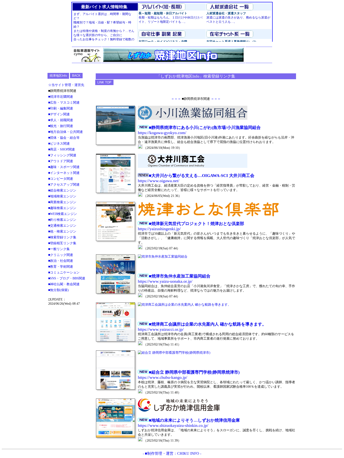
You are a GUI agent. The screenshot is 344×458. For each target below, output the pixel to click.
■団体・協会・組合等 (64, 137)
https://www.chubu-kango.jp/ (162, 377)
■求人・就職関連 (60, 120)
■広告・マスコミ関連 (64, 102)
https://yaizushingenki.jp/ (159, 228)
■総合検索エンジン (62, 190)
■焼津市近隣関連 (60, 96)
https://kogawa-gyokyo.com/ (162, 132)
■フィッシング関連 (62, 155)
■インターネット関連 (64, 173)
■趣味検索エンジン (62, 208)
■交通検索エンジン (62, 225)
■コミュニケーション (64, 272)
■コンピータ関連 (60, 178)
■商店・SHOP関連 (61, 149)
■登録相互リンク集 (62, 243)
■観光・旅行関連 (60, 126)
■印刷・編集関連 (60, 108)
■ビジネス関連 (59, 143)
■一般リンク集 (59, 249)
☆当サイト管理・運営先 (66, 85)
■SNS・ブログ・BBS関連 (66, 278)
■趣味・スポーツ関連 (64, 167)
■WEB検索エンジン (62, 214)
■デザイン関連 (59, 114)
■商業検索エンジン (62, 202)
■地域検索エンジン (62, 196)
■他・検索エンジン (62, 231)
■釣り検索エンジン (62, 219)
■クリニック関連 (60, 255)
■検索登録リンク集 (62, 237)
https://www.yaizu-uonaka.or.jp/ (165, 281)
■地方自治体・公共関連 (65, 132)
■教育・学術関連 (60, 266)
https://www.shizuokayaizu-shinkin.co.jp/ (173, 425)
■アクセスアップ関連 (64, 184)
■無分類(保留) (58, 290)
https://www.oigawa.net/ (158, 180)
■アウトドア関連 (60, 161)
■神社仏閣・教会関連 (64, 284)
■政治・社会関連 (60, 261)
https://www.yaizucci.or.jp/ (161, 329)
